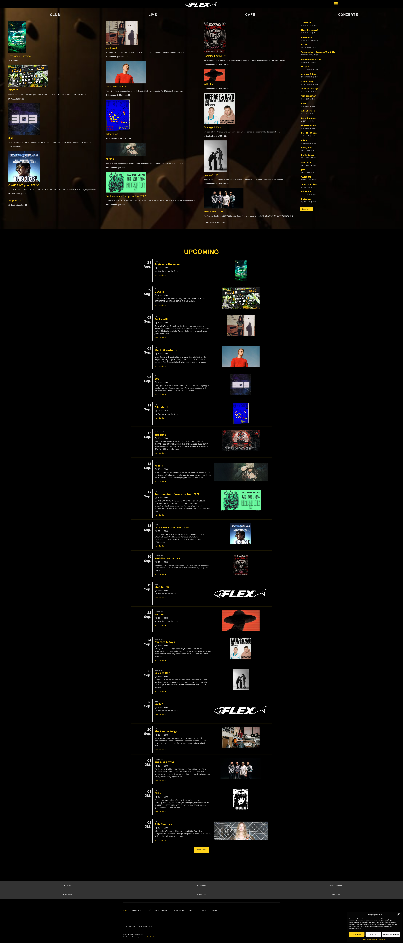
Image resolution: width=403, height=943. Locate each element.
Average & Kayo (213, 127)
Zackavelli (111, 48)
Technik (202, 910)
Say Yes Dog (211, 175)
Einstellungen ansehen (391, 934)
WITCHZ (209, 84)
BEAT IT (13, 90)
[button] (399, 915)
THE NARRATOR (214, 211)
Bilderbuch (112, 134)
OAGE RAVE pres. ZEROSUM (26, 185)
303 (10, 137)
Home (125, 910)
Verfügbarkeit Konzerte (157, 910)
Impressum (382, 939)
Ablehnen (373, 934)
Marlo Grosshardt (116, 86)
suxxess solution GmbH (147, 937)
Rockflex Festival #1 (215, 55)
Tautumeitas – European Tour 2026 (126, 196)
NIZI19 (110, 159)
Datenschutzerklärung (370, 939)
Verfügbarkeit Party (184, 910)
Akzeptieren (357, 934)
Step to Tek (14, 200)
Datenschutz (145, 926)
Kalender (136, 910)
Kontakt (215, 910)
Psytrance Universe (19, 56)
